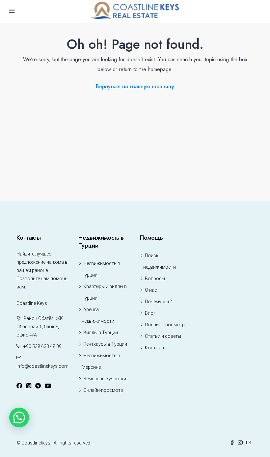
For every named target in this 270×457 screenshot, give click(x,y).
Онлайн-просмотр (103, 390)
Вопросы (155, 278)
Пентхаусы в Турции (105, 344)
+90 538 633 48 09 (42, 346)
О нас (151, 290)
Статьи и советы (163, 336)
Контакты (155, 347)
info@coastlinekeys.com (42, 366)
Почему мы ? (158, 301)
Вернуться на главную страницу (135, 86)
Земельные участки (104, 378)
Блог (150, 313)
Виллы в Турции (100, 332)
